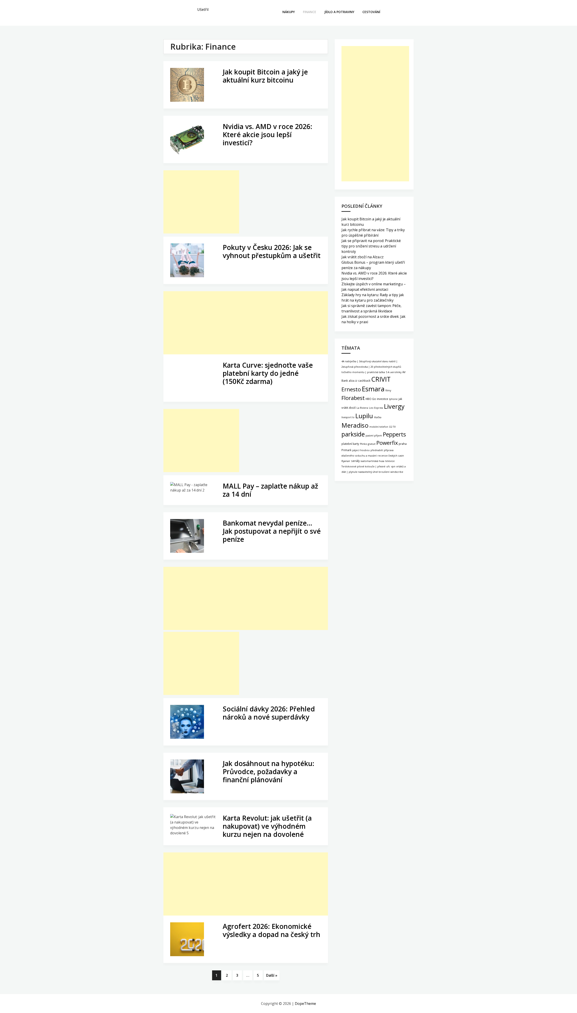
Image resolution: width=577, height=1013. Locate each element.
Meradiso (355, 425)
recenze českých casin (391, 455)
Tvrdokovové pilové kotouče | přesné (363, 466)
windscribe (396, 471)
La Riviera (362, 407)
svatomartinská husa (372, 461)
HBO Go (371, 399)
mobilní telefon (378, 426)
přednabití (377, 450)
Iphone (393, 399)
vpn (393, 466)
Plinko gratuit (368, 443)
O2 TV (392, 426)
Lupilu (364, 415)
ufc (388, 466)
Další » (271, 975)
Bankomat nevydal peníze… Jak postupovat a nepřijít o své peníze (272, 531)
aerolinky (395, 372)
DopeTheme (305, 1003)
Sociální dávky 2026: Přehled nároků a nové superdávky (269, 713)
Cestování (371, 12)
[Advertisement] (201, 201)
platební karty (350, 443)
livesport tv (347, 417)
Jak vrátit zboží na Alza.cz (362, 256)
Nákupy (288, 12)
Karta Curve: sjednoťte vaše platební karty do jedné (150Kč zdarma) (268, 373)
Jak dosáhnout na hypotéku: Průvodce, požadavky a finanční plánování (268, 771)
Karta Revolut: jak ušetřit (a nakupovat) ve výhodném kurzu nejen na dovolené (267, 826)
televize (390, 461)
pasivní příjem (374, 435)
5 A (387, 372)
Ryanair (345, 461)
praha (403, 444)
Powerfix (387, 442)
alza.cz (353, 380)
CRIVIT (381, 379)
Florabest (353, 398)
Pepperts (394, 434)
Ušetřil (202, 9)
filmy (388, 390)
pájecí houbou (361, 450)
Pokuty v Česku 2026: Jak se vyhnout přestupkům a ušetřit (272, 251)
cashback (364, 380)
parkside (353, 434)
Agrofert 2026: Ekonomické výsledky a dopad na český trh (271, 930)
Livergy (394, 406)
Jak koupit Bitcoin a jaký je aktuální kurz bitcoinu (265, 76)
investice (382, 399)
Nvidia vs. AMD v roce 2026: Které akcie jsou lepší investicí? (267, 134)
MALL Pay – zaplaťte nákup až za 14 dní (270, 490)
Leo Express (376, 407)
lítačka (377, 417)
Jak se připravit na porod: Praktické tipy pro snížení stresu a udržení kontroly (371, 246)
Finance (309, 12)
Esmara (373, 388)
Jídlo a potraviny (339, 12)
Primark (346, 450)
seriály (355, 461)
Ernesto (351, 389)
